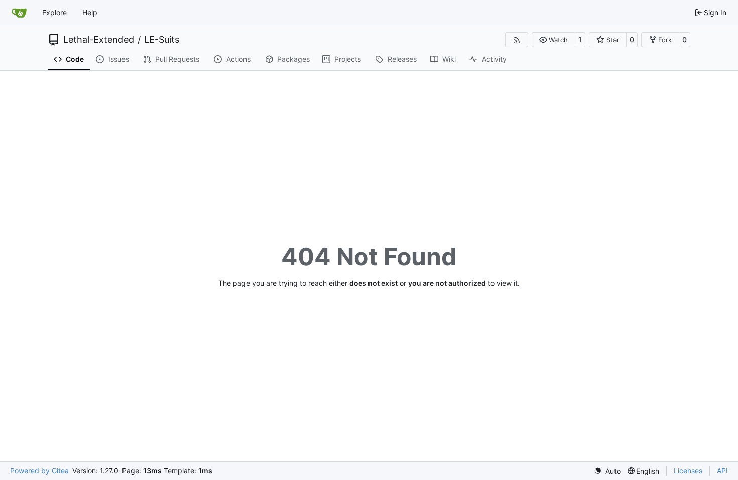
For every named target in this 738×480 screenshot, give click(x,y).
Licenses (688, 470)
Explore (54, 12)
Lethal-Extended (98, 40)
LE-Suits (161, 40)
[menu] (607, 471)
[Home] (19, 13)
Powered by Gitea (39, 470)
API (722, 470)
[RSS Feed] (516, 39)
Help (89, 12)
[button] (553, 39)
